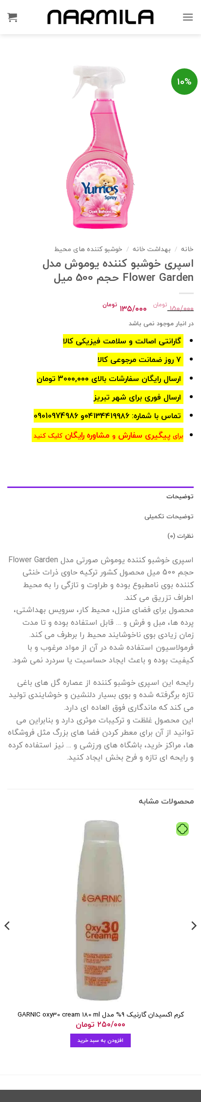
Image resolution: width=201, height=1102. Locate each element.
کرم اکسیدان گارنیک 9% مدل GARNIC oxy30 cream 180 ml (101, 1014)
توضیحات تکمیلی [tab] (169, 516)
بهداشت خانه (152, 248)
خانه (187, 248)
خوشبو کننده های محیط (88, 248)
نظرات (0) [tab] (180, 535)
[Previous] (193, 945)
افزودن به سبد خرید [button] (101, 1040)
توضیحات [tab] (180, 496)
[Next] (8, 945)
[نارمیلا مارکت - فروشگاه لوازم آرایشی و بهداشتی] (100, 17)
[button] (188, 17)
